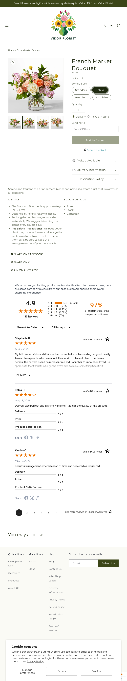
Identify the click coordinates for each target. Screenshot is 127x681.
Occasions (14, 573)
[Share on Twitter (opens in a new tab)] (32, 437)
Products (13, 580)
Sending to (83, 123)
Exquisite (102, 97)
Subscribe (108, 563)
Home (11, 50)
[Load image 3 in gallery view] (43, 122)
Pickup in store (100, 116)
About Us (13, 588)
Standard (81, 89)
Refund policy (56, 607)
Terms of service (54, 628)
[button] (7, 25)
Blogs (31, 568)
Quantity (77, 104)
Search (32, 561)
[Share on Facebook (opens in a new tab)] (26, 437)
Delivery (81, 116)
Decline (96, 671)
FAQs (52, 561)
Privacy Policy (35, 661)
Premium (81, 97)
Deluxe (100, 89)
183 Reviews (34, 316)
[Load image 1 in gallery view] (14, 122)
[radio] (63, 303)
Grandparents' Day (16, 563)
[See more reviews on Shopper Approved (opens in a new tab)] (37, 437)
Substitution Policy (56, 616)
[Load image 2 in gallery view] (28, 122)
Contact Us (55, 568)
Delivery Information (56, 590)
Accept (62, 671)
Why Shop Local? (55, 578)
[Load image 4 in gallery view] (57, 122)
